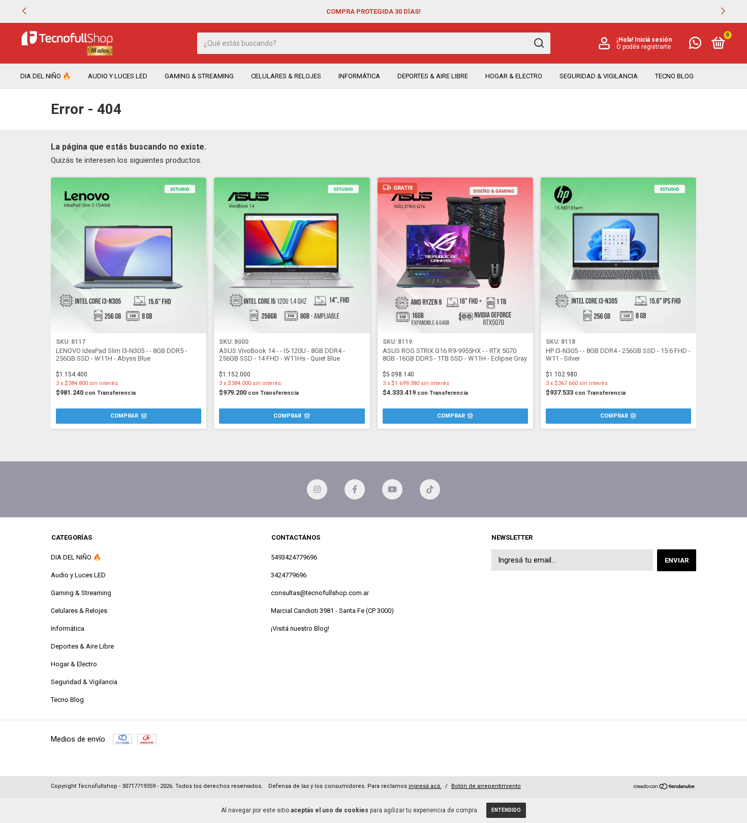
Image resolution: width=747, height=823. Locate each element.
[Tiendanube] (664, 787)
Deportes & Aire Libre (432, 76)
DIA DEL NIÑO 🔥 (45, 76)
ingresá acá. (425, 786)
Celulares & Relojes (286, 76)
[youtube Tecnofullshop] (392, 489)
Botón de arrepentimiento (486, 786)
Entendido (506, 810)
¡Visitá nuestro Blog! (300, 628)
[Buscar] (538, 43)
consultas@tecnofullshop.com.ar (320, 593)
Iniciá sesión (653, 39)
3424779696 (288, 575)
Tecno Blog (674, 76)
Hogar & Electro (513, 76)
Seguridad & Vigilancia (598, 76)
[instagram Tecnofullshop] (317, 489)
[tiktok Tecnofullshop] (430, 489)
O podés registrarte (643, 46)
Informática (359, 76)
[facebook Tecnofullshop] (355, 489)
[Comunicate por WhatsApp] (695, 45)
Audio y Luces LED (117, 76)
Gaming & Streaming (199, 76)
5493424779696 (294, 557)
